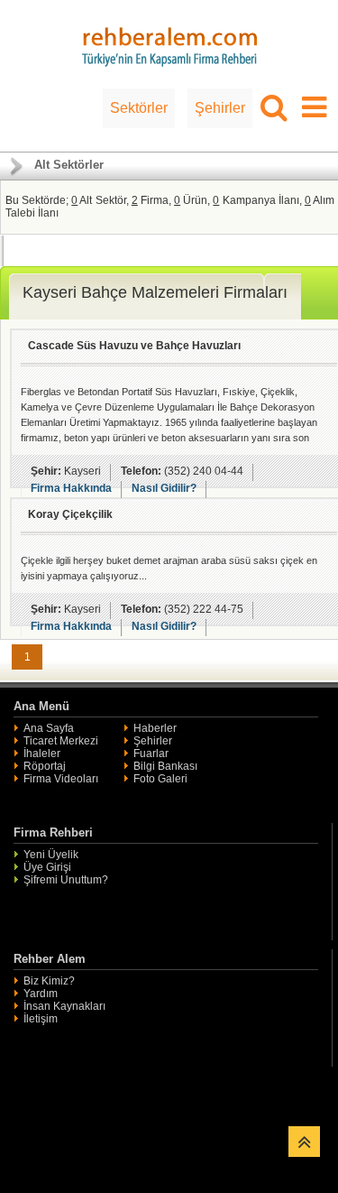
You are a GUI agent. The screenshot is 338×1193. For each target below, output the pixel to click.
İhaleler (41, 753)
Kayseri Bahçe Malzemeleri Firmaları (155, 292)
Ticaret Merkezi (60, 741)
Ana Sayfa (48, 728)
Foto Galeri (160, 778)
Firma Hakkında (71, 488)
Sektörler (139, 108)
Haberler (155, 728)
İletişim (40, 1019)
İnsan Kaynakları (64, 1006)
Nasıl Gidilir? (164, 488)
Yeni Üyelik (50, 854)
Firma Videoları (60, 778)
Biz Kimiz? (49, 981)
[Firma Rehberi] (169, 44)
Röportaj (44, 766)
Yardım (40, 993)
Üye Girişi (47, 867)
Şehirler (220, 108)
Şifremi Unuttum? (65, 880)
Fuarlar (151, 753)
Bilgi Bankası (165, 766)
